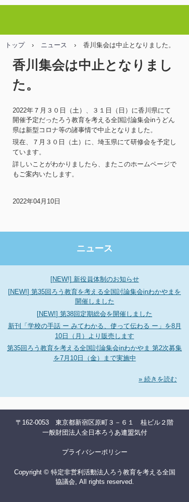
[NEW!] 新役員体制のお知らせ (94, 279)
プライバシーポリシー (95, 452)
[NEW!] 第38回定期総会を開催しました (94, 314)
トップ (15, 45)
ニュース (54, 45)
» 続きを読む (158, 379)
